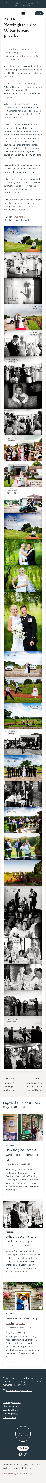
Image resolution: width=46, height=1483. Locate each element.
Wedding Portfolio (12, 1402)
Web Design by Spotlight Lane (18, 1468)
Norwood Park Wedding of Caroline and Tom (11, 1084)
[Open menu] (23, 13)
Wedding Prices (10, 1413)
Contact (39, 13)
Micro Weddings (11, 1406)
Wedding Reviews (11, 1409)
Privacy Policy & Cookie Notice (17, 1473)
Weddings (10, 1145)
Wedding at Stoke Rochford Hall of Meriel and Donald (34, 1084)
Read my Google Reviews (19, 1390)
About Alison (9, 1417)
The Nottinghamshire (25, 55)
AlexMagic (19, 216)
